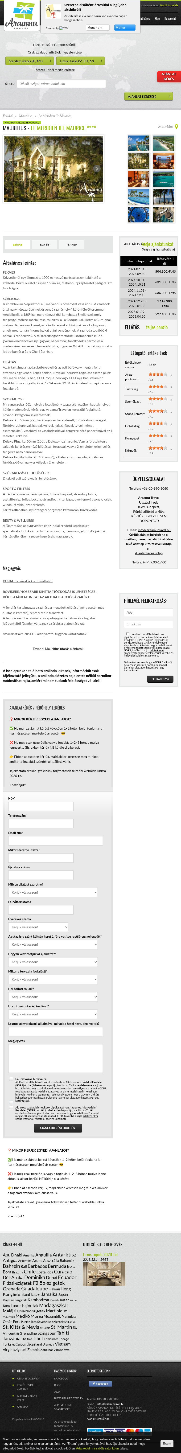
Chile (30, 1271)
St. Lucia (45, 1328)
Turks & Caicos (14, 1344)
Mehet (120, 27)
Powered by (52, 28)
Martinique (56, 1310)
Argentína (25, 1261)
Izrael (36, 1294)
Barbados (37, 1266)
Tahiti (63, 1333)
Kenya (73, 1300)
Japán (63, 1294)
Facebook (100, 1384)
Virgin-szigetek (15, 1349)
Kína (6, 1306)
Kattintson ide (169, 5)
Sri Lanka (69, 1322)
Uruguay (48, 1344)
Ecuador (67, 1277)
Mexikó (23, 1316)
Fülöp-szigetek (49, 1283)
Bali (24, 1266)
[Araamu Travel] (22, 30)
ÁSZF (57, 1391)
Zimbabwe (62, 1350)
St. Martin (61, 1327)
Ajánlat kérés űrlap (149, 553)
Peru (16, 1321)
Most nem (94, 27)
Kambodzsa (38, 1299)
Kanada (54, 1300)
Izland (25, 1294)
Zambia (33, 1349)
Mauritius (9, 1316)
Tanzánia (12, 1338)
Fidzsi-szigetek (17, 1283)
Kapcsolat (61, 1378)
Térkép (71, 244)
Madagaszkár (53, 1305)
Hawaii (54, 1289)
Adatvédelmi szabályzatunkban (98, 1448)
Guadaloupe (34, 1288)
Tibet (38, 1338)
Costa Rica (45, 1272)
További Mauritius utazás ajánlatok (58, 649)
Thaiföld (26, 1339)
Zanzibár (46, 1350)
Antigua (10, 1260)
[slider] (157, 374)
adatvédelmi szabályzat (46, 1091)
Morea (37, 1316)
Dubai (51, 1277)
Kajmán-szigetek (15, 1300)
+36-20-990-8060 (155, 488)
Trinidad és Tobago (56, 1339)
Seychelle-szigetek (50, 1322)
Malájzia (11, 1310)
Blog (57, 1385)
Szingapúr (46, 1333)
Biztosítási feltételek (68, 1398)
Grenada (12, 1288)
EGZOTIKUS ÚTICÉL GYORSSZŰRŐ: (54, 44)
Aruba (37, 1260)
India (16, 1295)
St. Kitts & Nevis (21, 1327)
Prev (10, 168)
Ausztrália (51, 1260)
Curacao (63, 1271)
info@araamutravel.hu (110, 1404)
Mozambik (52, 1316)
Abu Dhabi (12, 1254)
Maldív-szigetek (32, 1311)
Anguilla (43, 1254)
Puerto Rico (29, 1322)
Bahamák (67, 1260)
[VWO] (64, 28)
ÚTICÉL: (10, 83)
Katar (64, 1300)
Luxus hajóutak (24, 1305)
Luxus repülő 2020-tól (100, 1254)
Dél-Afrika (13, 1277)
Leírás (17, 244)
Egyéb (44, 244)
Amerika (29, 1255)
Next (97, 168)
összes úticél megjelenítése (55, 70)
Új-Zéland (34, 1344)
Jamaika (49, 1294)
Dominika (34, 1277)
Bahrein (11, 1266)
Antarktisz (64, 1254)
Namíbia (69, 1316)
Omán (7, 1321)
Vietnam (63, 1343)
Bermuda (57, 1266)
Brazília (17, 1272)
